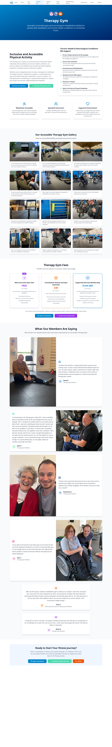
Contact (99, 2)
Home (15, 2)
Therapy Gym (38, 2)
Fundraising (84, 2)
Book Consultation (20, 86)
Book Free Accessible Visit (67, 316)
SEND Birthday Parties (70, 2)
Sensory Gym (48, 2)
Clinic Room (58, 2)
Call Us (79, 661)
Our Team (29, 2)
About (22, 2)
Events (92, 2)
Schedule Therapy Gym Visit (42, 86)
